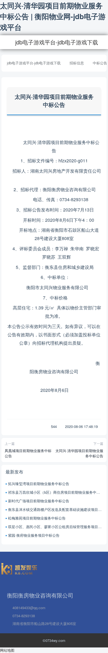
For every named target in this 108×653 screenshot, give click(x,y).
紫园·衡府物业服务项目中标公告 (34, 535)
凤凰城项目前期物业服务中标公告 (28, 453)
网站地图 (7, 650)
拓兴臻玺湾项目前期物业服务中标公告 (38, 483)
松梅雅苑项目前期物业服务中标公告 (37, 518)
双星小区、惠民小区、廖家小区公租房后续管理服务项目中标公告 (55, 526)
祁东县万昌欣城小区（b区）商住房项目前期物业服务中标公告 (55, 492)
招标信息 (77, 62)
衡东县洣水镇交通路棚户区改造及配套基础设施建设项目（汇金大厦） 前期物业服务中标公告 (55, 509)
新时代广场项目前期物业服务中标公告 (38, 500)
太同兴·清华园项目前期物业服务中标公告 (79, 453)
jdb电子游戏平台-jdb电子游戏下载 (56, 42)
